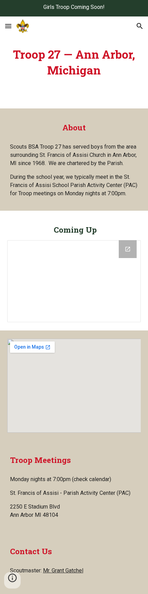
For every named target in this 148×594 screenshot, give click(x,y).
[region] (74, 8)
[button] (8, 25)
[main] (74, 62)
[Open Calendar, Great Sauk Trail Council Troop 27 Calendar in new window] (128, 249)
